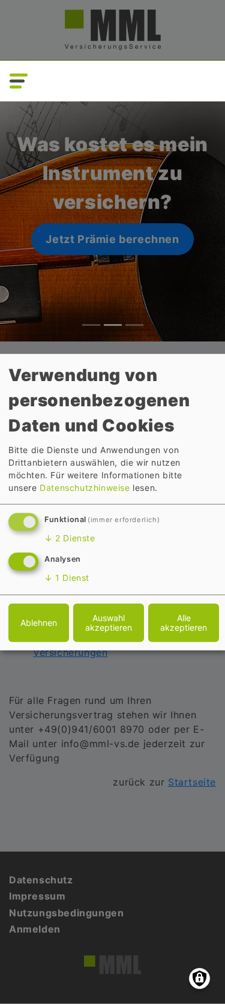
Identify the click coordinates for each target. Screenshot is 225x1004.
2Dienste (69, 538)
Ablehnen (38, 623)
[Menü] (17, 81)
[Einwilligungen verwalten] (199, 978)
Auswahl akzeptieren (108, 623)
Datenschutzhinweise (85, 487)
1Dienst (66, 578)
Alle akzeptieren (183, 623)
